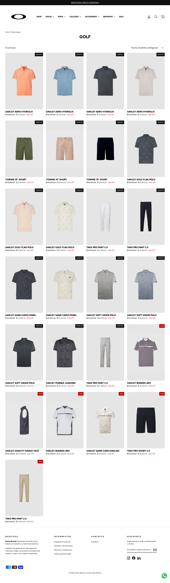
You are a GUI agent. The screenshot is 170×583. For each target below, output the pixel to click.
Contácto (95, 542)
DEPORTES (108, 17)
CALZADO (74, 17)
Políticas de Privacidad (62, 554)
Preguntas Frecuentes (62, 542)
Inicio (7, 32)
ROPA (61, 17)
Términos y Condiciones (63, 550)
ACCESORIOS (91, 17)
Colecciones (15, 32)
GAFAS (49, 17)
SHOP (39, 17)
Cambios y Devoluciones (63, 546)
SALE (121, 17)
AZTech (98, 573)
